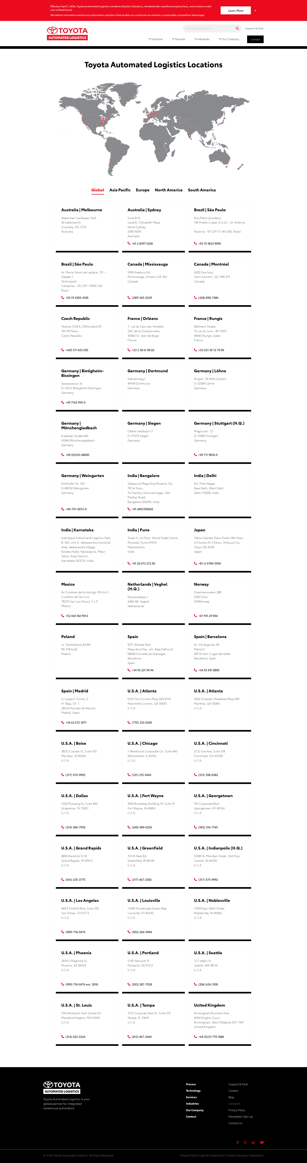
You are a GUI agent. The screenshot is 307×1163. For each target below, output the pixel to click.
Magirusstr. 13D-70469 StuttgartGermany (206, 435)
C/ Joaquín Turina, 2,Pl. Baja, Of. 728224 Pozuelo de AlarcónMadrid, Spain (78, 705)
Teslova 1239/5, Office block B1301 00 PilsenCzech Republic (81, 330)
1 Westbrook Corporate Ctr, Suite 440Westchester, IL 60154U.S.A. (152, 755)
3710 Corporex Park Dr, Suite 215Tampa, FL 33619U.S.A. (149, 1017)
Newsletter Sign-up (240, 1116)
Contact (255, 39)
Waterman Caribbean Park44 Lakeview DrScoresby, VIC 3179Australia (78, 224)
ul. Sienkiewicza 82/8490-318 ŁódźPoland (75, 648)
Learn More (235, 10)
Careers (233, 1090)
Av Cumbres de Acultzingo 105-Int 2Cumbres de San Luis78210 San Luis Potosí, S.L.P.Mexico (85, 599)
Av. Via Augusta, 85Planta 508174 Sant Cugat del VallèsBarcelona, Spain (212, 651)
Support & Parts (254, 28)
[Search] (237, 28)
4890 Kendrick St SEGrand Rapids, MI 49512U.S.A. (77, 860)
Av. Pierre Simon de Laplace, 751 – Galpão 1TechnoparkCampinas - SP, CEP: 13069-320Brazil (83, 281)
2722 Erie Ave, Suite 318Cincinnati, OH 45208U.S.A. (209, 755)
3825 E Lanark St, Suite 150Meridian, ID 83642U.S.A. (79, 755)
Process (191, 1084)
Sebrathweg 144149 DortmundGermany (139, 383)
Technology (193, 1090)
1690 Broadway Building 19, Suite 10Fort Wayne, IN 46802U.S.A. (151, 808)
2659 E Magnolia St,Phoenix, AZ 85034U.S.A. (74, 965)
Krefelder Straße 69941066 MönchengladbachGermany (78, 440)
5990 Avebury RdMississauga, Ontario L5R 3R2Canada (147, 276)
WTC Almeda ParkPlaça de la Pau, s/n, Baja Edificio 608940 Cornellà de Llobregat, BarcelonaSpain (150, 653)
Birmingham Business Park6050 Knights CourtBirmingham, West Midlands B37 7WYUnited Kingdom (219, 1020)
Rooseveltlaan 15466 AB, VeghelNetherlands (138, 601)
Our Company (195, 1110)
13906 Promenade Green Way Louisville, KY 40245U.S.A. (147, 912)
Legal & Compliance (212, 1155)
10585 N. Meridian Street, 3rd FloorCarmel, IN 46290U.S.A (217, 860)
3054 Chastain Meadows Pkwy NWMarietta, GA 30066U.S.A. (216, 703)
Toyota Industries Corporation (245, 1155)
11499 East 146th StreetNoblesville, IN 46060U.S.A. (209, 912)
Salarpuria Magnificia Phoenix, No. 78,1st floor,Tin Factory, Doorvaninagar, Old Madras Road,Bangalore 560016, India (150, 492)
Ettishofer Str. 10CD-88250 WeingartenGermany (75, 487)
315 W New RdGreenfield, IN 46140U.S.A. (141, 860)
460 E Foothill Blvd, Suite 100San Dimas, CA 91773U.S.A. (80, 912)
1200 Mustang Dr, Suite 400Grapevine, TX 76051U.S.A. (79, 808)
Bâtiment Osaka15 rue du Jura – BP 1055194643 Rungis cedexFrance (210, 333)
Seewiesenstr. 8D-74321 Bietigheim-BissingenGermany (81, 387)
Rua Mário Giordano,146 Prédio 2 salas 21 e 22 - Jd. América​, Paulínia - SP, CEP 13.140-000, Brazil (219, 224)
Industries (192, 1103)
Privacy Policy (236, 1110)
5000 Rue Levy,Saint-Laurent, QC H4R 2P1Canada (212, 276)
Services (191, 1097)
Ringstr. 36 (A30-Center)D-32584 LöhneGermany (210, 383)
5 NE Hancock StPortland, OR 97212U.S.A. (140, 965)
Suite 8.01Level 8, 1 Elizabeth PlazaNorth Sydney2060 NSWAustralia (144, 227)
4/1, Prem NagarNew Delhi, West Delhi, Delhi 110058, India (209, 487)
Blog (231, 1097)
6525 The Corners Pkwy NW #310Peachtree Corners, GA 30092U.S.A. (149, 703)
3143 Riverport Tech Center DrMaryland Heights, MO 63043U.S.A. (81, 1017)
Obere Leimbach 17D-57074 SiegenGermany (140, 435)
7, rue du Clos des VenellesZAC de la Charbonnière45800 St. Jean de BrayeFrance (146, 333)
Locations (234, 1103)
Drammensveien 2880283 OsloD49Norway (207, 596)
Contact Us (235, 1123)
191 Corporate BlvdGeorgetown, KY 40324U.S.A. (209, 808)
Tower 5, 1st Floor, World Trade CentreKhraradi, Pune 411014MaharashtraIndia (153, 544)
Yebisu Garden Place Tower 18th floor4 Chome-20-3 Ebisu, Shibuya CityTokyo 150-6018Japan (218, 544)
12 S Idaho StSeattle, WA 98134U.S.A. (206, 965)
